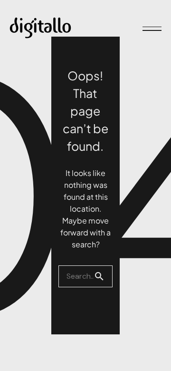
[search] (103, 276)
